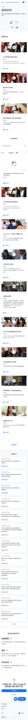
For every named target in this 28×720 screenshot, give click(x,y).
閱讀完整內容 (4, 466)
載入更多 (14, 444)
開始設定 (22, 699)
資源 (3, 6)
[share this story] (24, 54)
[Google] (4, 704)
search (26, 2)
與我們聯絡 (14, 694)
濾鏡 (2, 152)
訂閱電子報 (14, 690)
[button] (21, 153)
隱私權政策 (3, 706)
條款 (2, 709)
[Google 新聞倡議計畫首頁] (11, 2)
